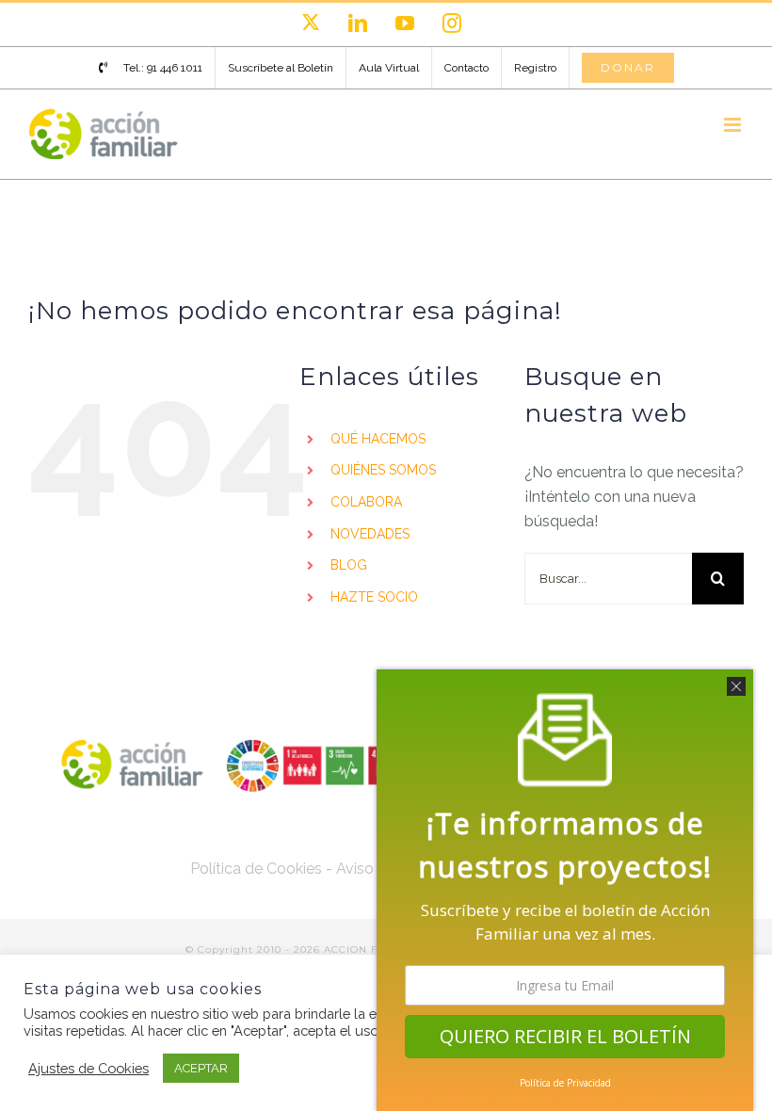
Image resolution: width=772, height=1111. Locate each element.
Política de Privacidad (565, 1082)
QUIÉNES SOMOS (383, 469)
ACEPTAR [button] (201, 1068)
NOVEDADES (370, 533)
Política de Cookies (256, 869)
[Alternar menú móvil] (734, 125)
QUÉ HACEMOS (378, 438)
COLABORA (366, 501)
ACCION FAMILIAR (376, 949)
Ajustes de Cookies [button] (88, 1068)
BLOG (348, 564)
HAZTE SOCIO (374, 596)
